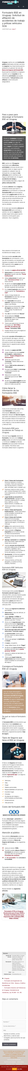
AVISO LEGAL (20, 1062)
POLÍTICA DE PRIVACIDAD (14, 1059)
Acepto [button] (14, 1069)
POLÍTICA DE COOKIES (10, 1062)
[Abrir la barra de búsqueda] (18, 7)
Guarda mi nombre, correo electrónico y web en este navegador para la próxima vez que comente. (14, 1036)
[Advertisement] (14, 46)
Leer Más (19, 1069)
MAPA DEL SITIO (10, 1064)
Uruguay (6, 978)
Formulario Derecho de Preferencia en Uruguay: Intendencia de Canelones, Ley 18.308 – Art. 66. (13, 990)
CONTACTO (19, 1064)
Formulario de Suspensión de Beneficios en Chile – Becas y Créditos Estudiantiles (13, 983)
